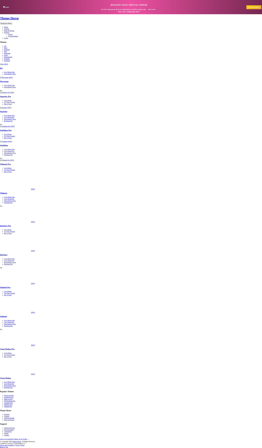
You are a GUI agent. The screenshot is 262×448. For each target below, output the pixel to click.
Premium (7, 61)
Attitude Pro (5, 287)
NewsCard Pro (9, 395)
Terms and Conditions (7, 445)
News (6, 55)
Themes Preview (9, 428)
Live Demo (7, 100)
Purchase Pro (8, 121)
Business (7, 50)
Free (5, 51)
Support (6, 32)
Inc (1, 68)
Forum (10, 34)
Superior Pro (5, 96)
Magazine (7, 53)
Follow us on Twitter (20, 439)
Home (6, 27)
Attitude (3, 316)
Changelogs (8, 431)
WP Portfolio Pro (9, 401)
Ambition (4, 145)
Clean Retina (5, 378)
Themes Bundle (9, 418)
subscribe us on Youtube (28, 439)
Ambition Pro (6, 130)
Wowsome (4, 81)
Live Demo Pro (9, 117)
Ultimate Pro (5, 164)
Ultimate (3, 193)
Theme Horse (9, 18)
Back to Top (4, 447)
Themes (6, 29)
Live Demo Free (9, 72)
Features (7, 414)
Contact (6, 435)
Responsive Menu (6, 23)
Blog (5, 48)
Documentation (13, 36)
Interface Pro (5, 226)
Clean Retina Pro (7, 349)
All (5, 46)
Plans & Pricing (9, 31)
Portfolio (7, 59)
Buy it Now (8, 104)
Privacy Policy (20, 445)
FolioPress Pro (9, 397)
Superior (3, 111)
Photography (8, 57)
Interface (3, 255)
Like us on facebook (6, 439)
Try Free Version (9, 102)
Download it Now (10, 74)
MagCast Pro (8, 399)
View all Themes (253, 7)
